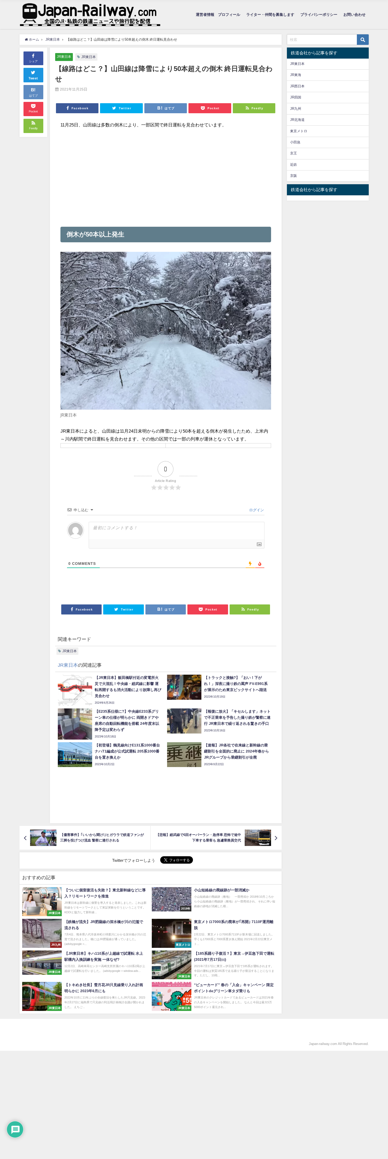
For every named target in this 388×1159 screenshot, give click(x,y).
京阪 (293, 175)
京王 (293, 153)
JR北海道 (297, 119)
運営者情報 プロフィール (218, 14)
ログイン (256, 510)
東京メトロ (298, 131)
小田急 (295, 142)
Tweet (33, 78)
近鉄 (293, 164)
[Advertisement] (165, 178)
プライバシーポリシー (318, 14)
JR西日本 (297, 86)
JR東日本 (64, 56)
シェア (33, 61)
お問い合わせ (354, 14)
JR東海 (295, 75)
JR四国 (295, 97)
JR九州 (295, 108)
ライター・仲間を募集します (270, 14)
